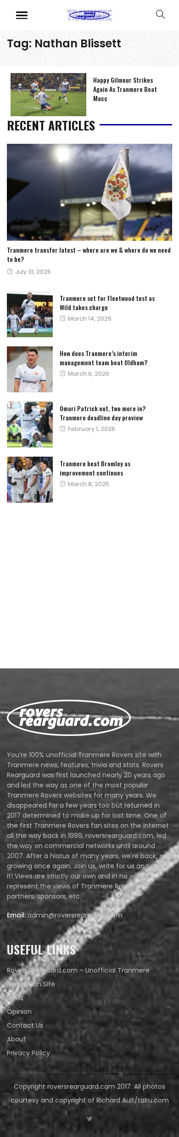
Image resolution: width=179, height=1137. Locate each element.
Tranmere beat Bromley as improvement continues (95, 467)
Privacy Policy (28, 1053)
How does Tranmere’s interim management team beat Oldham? (103, 357)
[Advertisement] (76, 587)
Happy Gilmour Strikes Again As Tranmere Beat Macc (125, 89)
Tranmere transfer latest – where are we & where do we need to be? (89, 254)
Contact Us (25, 1025)
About (16, 1039)
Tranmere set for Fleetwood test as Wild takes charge (107, 302)
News (15, 997)
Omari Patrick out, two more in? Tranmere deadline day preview (102, 412)
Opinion (19, 1011)
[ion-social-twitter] (89, 1119)
